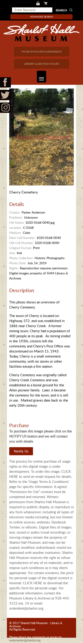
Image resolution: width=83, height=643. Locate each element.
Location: (15, 227)
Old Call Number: (21, 243)
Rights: (14, 268)
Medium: (15, 232)
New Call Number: (22, 237)
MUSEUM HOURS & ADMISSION (42, 51)
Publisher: (16, 217)
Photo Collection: (21, 258)
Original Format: (20, 248)
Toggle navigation (41, 76)
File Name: (16, 222)
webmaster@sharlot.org (25, 640)
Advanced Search (41, 16)
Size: (12, 253)
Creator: (15, 212)
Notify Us (21, 451)
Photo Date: (18, 263)
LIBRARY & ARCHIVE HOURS (41, 63)
